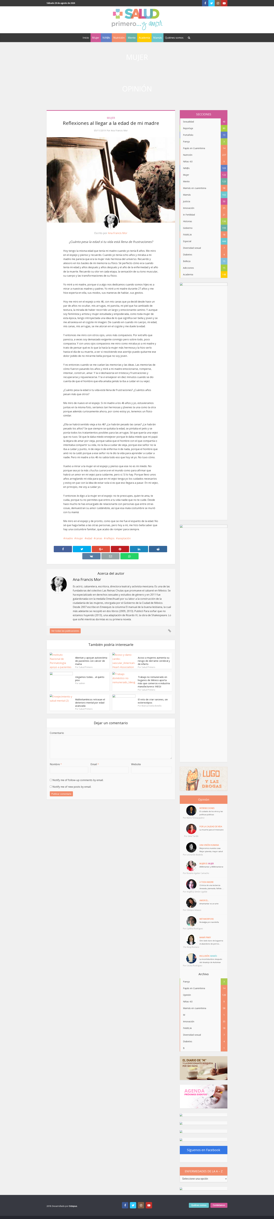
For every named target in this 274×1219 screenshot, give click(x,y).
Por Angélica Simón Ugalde (191, 892)
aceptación (124, 538)
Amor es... (204, 900)
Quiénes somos (174, 37)
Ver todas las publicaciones (65, 630)
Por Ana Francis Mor (117, 130)
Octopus (73, 1206)
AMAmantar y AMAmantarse (211, 867)
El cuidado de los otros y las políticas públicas (211, 813)
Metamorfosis (206, 919)
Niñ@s (106, 37)
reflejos (110, 538)
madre (69, 538)
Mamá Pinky (205, 937)
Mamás (157, 37)
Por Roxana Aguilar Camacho (191, 873)
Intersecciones (206, 808)
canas (98, 538)
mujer (79, 538)
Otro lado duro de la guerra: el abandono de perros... (211, 942)
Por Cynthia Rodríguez (191, 928)
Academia (144, 37)
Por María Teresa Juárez (191, 818)
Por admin (80, 683)
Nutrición (119, 37)
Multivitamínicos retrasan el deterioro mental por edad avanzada (90, 702)
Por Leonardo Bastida (191, 854)
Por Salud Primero (84, 667)
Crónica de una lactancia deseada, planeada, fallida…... (211, 887)
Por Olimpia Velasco (191, 910)
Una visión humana (209, 845)
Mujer (95, 37)
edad (89, 538)
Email (95, 764)
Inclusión (204, 956)
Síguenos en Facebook (203, 1150)
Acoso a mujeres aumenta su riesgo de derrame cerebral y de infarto (154, 661)
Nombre (56, 764)
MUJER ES (203, 863)
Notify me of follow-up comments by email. (77, 780)
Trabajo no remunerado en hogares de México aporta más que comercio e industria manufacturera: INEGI (154, 681)
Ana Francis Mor (117, 233)
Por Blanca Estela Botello (150, 705)
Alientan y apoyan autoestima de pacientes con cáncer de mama (91, 661)
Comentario (57, 733)
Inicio (86, 37)
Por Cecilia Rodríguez (191, 965)
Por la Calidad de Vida (210, 826)
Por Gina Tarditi (191, 836)
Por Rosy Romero (191, 947)
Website (136, 764)
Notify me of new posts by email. (71, 786)
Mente (132, 37)
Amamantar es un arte (209, 903)
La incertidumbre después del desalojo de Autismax (210, 960)
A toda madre (206, 882)
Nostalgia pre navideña (209, 922)
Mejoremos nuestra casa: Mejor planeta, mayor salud (211, 850)
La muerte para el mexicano (211, 829)
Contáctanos (219, 1205)
